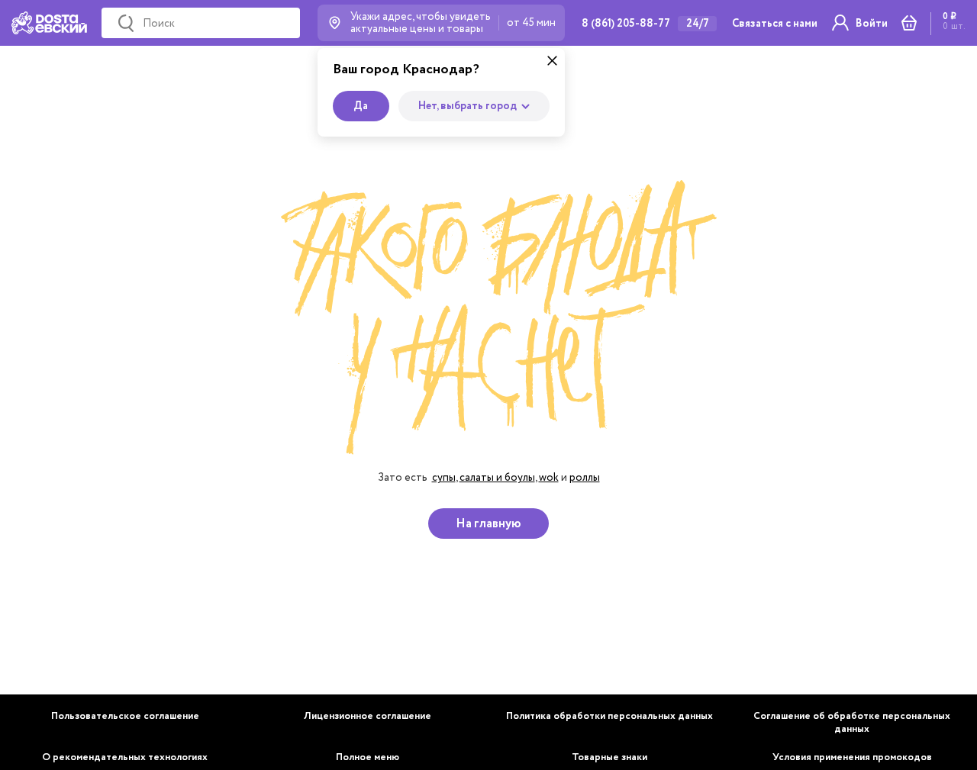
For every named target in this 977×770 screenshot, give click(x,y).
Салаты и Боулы (497, 477)
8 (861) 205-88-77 (626, 23)
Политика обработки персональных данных (609, 716)
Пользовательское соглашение (125, 716)
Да (360, 106)
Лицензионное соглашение (367, 716)
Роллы (584, 477)
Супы (444, 477)
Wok (549, 477)
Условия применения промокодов (852, 757)
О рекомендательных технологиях (125, 757)
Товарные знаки (609, 757)
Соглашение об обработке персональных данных (851, 723)
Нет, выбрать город (467, 106)
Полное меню (367, 757)
